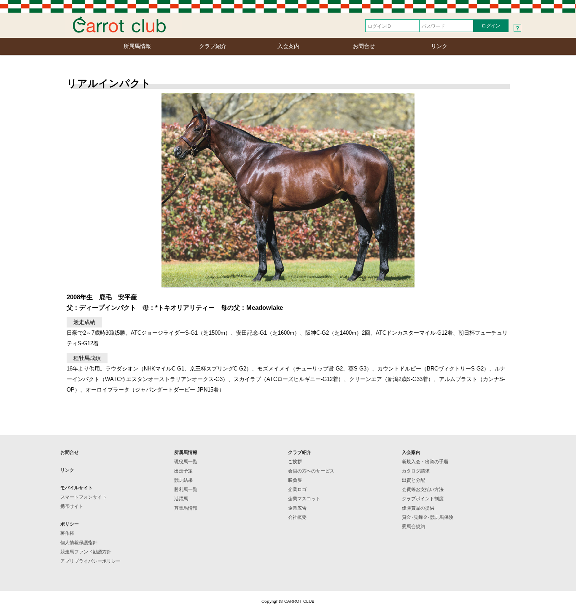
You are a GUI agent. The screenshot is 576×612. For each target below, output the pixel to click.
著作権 (67, 533)
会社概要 (297, 517)
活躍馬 (181, 498)
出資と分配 (413, 480)
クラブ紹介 (212, 46)
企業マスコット (304, 498)
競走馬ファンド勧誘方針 (85, 551)
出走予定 (183, 470)
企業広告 (297, 507)
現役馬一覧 (185, 461)
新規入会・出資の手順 (425, 461)
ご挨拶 (295, 461)
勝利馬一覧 (185, 489)
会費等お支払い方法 (423, 489)
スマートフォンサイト (83, 496)
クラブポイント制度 (423, 498)
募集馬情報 (185, 507)
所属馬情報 (137, 46)
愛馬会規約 (413, 526)
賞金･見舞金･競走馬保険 (427, 517)
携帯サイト (71, 506)
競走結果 (183, 480)
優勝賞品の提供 (418, 507)
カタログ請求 (416, 470)
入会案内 (288, 46)
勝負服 (295, 480)
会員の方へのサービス (311, 470)
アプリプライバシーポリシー (90, 561)
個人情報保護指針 (78, 542)
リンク (439, 46)
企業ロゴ (297, 489)
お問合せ (364, 46)
